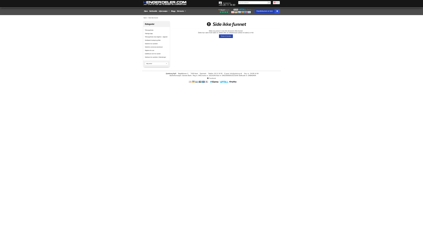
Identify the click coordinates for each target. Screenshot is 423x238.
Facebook (212, 78)
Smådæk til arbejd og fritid (152, 40)
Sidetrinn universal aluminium (154, 47)
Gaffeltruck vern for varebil (152, 54)
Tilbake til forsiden (226, 36)
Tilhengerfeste (149, 30)
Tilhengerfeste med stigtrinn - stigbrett (156, 37)
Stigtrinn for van (149, 50)
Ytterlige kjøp (149, 33)
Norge (277, 2)
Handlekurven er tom (264, 11)
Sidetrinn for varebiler (151, 44)
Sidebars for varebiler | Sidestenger (155, 57)
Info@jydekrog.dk (236, 73)
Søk (269, 2)
